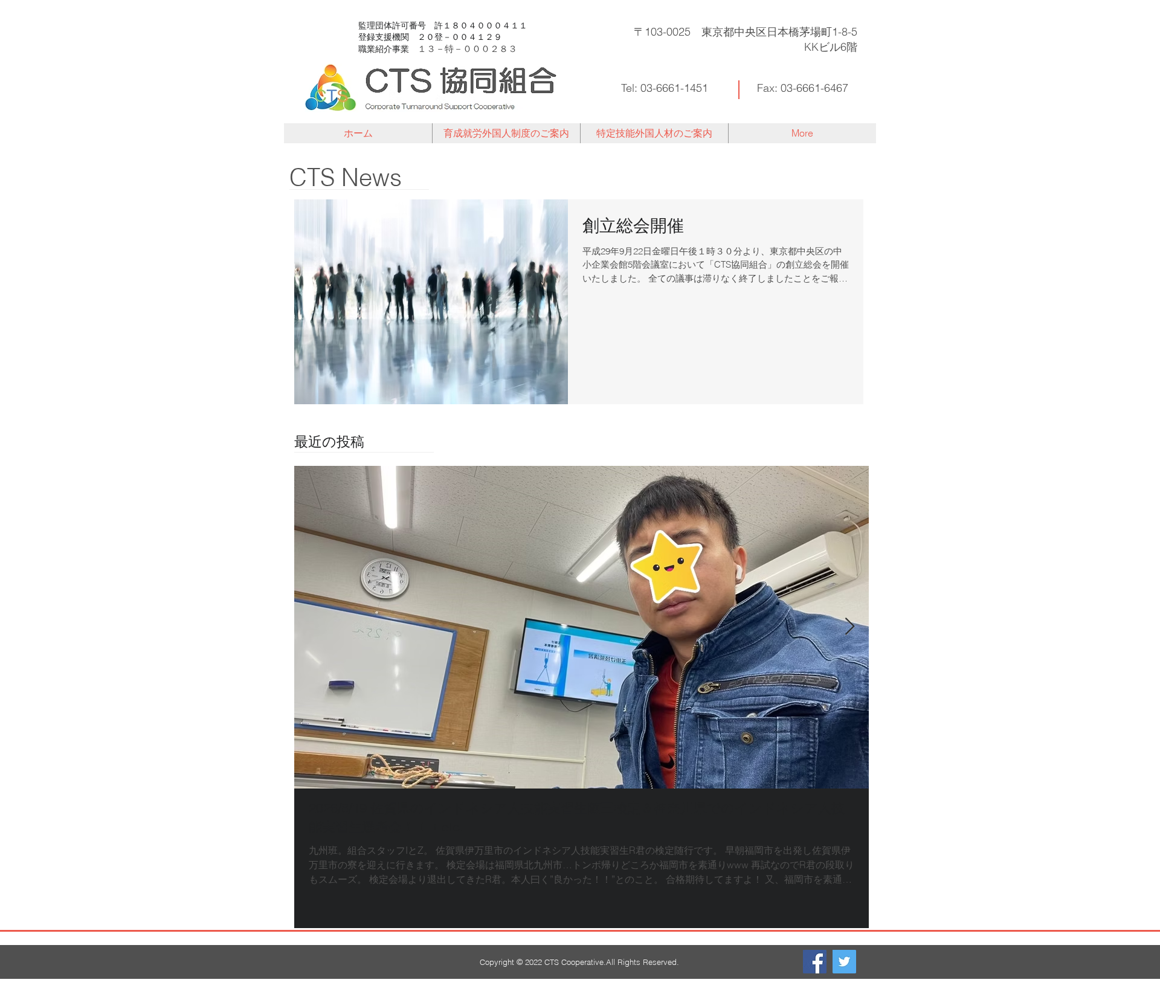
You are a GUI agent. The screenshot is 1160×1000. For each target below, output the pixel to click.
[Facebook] (814, 961)
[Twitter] (844, 961)
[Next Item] (849, 627)
